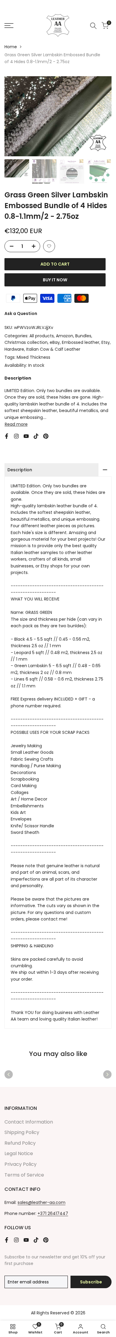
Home (10, 47)
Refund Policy (20, 1143)
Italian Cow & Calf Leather (53, 349)
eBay (55, 342)
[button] (49, 246)
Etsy (105, 342)
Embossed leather (80, 342)
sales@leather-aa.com (41, 1202)
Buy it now (55, 280)
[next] (107, 1074)
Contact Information (28, 1121)
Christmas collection (26, 342)
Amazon (64, 336)
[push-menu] (8, 26)
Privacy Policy (20, 1164)
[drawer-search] (93, 25)
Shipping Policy (21, 1132)
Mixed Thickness (33, 357)
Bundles (83, 336)
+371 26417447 (52, 1213)
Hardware (14, 349)
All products (41, 336)
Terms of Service (24, 1174)
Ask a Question (20, 313)
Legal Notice (18, 1153)
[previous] (8, 1074)
